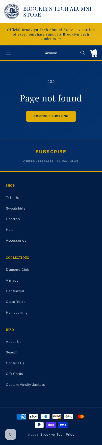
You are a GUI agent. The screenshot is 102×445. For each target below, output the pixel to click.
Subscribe (51, 151)
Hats (9, 230)
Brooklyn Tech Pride (57, 434)
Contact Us (15, 363)
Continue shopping (50, 116)
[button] (8, 52)
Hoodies (13, 219)
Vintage (12, 280)
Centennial (15, 291)
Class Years (16, 302)
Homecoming (17, 312)
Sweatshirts (16, 208)
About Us (14, 342)
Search (12, 352)
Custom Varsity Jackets (25, 385)
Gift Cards (14, 374)
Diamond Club (17, 269)
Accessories (16, 240)
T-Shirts (12, 197)
